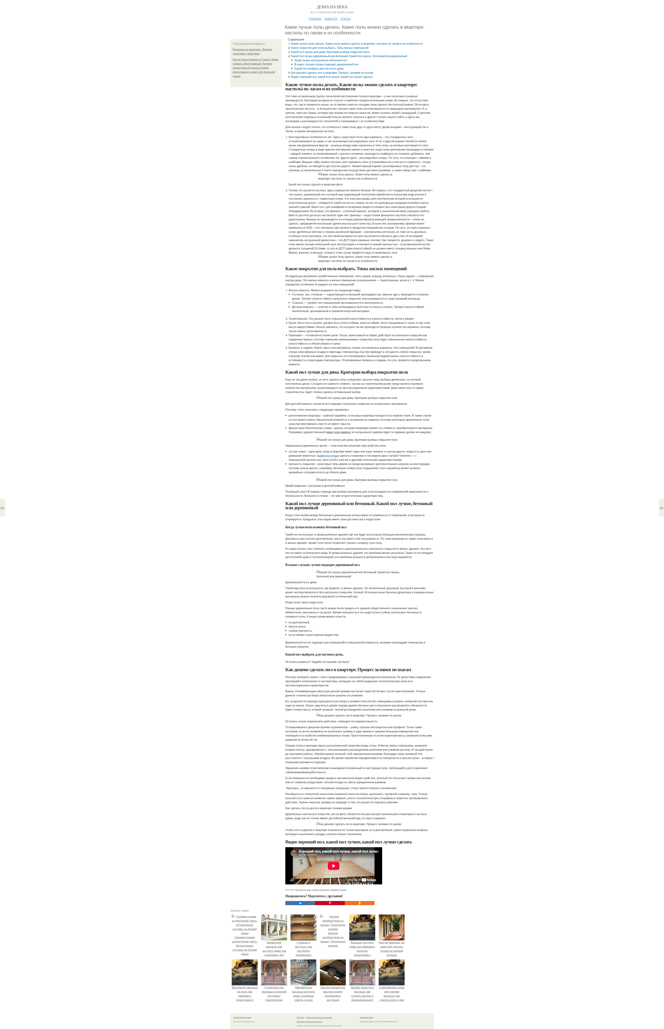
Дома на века (332, 7)
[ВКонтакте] (300, 903)
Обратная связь (366, 1017)
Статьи (345, 18)
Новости (330, 18)
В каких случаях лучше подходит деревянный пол (326, 64)
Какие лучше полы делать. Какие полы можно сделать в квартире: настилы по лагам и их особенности (356, 43)
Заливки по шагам (338, 889)
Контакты (301, 1017)
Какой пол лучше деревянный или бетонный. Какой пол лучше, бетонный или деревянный (349, 56)
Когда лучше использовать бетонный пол (320, 60)
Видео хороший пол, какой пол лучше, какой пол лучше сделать (332, 77)
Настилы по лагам (303, 889)
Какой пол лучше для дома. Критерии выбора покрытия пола (330, 52)
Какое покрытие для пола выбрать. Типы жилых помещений (329, 48)
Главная (314, 18)
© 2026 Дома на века (242, 1017)
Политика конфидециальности (309, 1021)
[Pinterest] (330, 903)
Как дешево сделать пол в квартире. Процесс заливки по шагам (332, 73)
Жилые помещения (320, 889)
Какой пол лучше (328, 456)
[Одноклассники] (360, 903)
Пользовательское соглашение (319, 1017)
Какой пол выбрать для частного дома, (319, 68)
